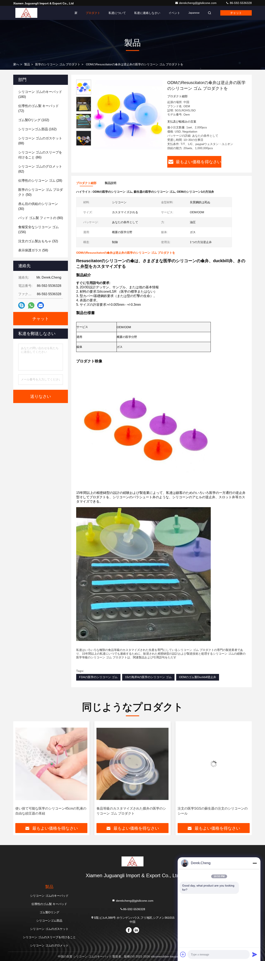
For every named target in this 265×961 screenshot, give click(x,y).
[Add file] (183, 954)
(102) (33, 120)
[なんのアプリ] (31, 305)
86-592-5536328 (240, 3)
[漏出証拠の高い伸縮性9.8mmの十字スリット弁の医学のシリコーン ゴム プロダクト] (214, 763)
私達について (117, 13)
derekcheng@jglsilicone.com (198, 3)
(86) (40, 155)
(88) (40, 140)
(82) (40, 169)
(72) (38, 108)
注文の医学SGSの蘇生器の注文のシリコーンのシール (131, 811)
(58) (33, 250)
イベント (174, 13)
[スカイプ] (21, 305)
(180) (40, 94)
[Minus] (254, 863)
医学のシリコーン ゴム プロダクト (57, 64)
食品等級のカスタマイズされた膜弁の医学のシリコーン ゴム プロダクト (50, 811)
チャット (236, 13)
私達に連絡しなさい (147, 13)
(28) (40, 180)
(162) (37, 129)
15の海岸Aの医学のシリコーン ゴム (148, 677)
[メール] (40, 305)
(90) (40, 218)
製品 (27, 64)
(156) (38, 229)
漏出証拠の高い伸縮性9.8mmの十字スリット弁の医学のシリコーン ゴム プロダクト (212, 811)
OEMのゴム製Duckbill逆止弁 (197, 677)
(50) (40, 192)
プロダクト (93, 13)
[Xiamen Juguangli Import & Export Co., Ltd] (26, 13)
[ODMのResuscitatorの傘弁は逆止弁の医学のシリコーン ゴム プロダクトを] (127, 114)
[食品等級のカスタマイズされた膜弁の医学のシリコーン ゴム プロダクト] (51, 763)
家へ (16, 64)
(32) (38, 241)
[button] (83, 144)
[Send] (254, 954)
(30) (38, 206)
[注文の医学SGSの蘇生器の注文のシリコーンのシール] (132, 763)
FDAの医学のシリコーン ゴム (98, 677)
